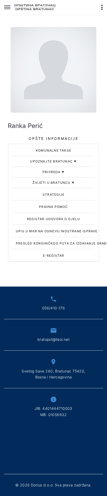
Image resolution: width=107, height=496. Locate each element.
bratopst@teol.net (53, 339)
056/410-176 (53, 308)
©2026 (53, 485)
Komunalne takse (53, 150)
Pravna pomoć (53, 207)
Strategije (53, 194)
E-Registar (53, 255)
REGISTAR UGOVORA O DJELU (53, 219)
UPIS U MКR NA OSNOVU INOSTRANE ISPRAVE (57, 231)
